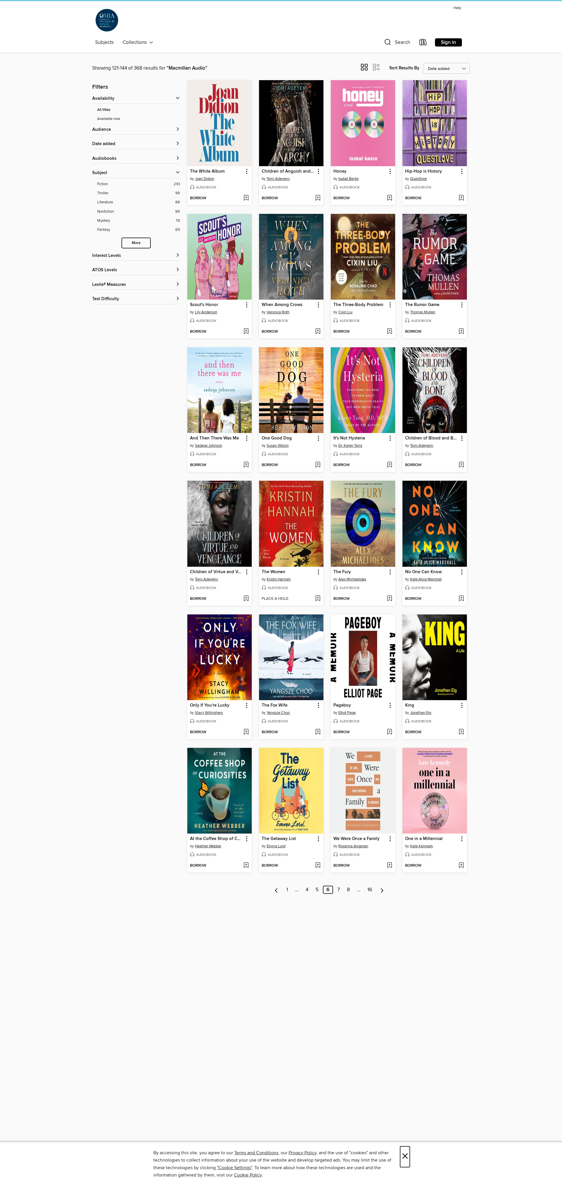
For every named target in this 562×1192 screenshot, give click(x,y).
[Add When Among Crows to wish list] (317, 332)
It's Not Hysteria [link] (349, 438)
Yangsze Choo (278, 712)
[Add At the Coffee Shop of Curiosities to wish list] (246, 866)
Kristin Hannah (279, 579)
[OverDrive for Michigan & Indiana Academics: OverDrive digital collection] (107, 20)
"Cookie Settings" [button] (234, 1168)
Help (457, 8)
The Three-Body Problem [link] (358, 305)
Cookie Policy (248, 1175)
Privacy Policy (302, 1153)
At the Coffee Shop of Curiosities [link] (217, 838)
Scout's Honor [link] (204, 305)
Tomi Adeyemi (278, 178)
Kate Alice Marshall (426, 579)
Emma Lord (276, 846)
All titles (103, 109)
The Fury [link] (342, 572)
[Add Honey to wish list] (389, 198)
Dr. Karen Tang (350, 445)
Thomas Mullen (422, 312)
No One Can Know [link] (423, 572)
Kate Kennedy (421, 846)
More (136, 243)
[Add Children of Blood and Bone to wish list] (461, 465)
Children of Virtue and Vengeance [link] (217, 572)
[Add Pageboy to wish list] (389, 732)
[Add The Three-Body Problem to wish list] (389, 332)
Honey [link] (340, 171)
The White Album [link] (207, 171)
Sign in (448, 42)
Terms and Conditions (256, 1153)
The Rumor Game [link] (422, 305)
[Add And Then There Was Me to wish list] (246, 465)
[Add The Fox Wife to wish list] (317, 732)
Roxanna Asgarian (353, 846)
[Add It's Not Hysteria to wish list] (389, 465)
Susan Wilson (278, 445)
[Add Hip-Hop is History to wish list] (461, 198)
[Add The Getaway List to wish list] (317, 866)
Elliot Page (347, 712)
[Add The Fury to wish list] (389, 599)
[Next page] (382, 889)
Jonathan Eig (420, 712)
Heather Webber (208, 846)
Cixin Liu (345, 312)
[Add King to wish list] (461, 732)
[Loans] (423, 43)
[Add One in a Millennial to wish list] (461, 866)
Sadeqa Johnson (208, 445)
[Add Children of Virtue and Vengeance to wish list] (246, 599)
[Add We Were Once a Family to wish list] (389, 866)
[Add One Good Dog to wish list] (317, 465)
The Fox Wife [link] (274, 705)
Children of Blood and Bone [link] (432, 438)
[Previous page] (276, 889)
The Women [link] (273, 572)
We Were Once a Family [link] (356, 838)
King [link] (409, 705)
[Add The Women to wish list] (317, 599)
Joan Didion (204, 178)
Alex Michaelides (352, 579)
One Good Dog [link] (277, 438)
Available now (108, 118)
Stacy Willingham (209, 712)
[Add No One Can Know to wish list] (461, 599)
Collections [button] (136, 42)
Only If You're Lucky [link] (209, 705)
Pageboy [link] (342, 705)
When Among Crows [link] (282, 305)
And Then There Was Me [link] (214, 438)
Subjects (104, 42)
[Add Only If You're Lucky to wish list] (246, 732)
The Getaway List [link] (279, 838)
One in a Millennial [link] (424, 838)
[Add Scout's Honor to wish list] (246, 332)
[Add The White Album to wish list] (246, 198)
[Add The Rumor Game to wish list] (461, 332)
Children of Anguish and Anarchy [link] (288, 171)
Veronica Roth (278, 312)
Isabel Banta (348, 178)
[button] (396, 43)
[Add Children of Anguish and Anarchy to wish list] (317, 198)
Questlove (418, 178)
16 (369, 890)
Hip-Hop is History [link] (423, 171)
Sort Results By (404, 68)
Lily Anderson (206, 312)
